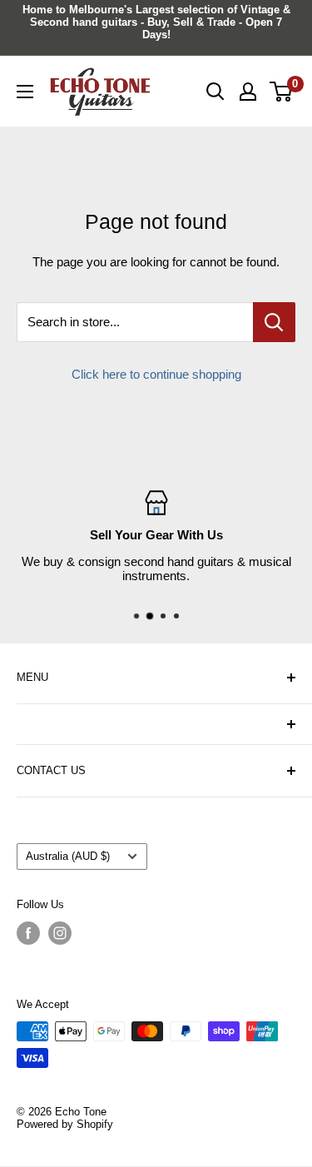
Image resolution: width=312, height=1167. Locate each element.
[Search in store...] (274, 322)
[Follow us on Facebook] (28, 933)
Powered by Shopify (65, 1124)
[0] (281, 92)
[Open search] (215, 91)
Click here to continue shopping (156, 374)
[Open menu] (25, 91)
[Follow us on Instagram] (60, 933)
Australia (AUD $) (68, 856)
